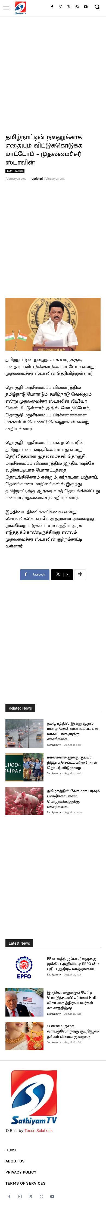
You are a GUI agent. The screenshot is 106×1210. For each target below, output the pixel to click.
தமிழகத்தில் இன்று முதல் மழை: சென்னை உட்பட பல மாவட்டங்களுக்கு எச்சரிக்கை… (72, 731)
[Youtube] (85, 7)
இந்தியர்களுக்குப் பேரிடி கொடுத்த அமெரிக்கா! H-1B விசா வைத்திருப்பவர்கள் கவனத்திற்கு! (71, 1000)
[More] (80, 574)
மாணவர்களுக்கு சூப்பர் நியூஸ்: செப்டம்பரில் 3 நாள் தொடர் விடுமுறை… (72, 762)
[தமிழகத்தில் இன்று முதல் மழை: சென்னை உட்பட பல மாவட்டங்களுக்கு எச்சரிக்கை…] (24, 733)
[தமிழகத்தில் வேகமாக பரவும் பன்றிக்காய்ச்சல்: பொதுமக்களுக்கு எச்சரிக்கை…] (24, 801)
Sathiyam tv (54, 745)
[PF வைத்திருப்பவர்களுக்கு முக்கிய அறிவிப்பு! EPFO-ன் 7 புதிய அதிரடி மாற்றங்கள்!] (24, 968)
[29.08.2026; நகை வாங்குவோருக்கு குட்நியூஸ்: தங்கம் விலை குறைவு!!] (24, 1036)
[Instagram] (60, 7)
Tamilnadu (15, 171)
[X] (69, 7)
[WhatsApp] (77, 7)
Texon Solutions (38, 1130)
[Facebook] (52, 7)
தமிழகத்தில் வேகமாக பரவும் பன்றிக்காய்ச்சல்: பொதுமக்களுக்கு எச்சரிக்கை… (73, 799)
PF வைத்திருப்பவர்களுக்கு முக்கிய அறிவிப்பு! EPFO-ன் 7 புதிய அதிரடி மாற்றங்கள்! (73, 963)
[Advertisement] (53, 72)
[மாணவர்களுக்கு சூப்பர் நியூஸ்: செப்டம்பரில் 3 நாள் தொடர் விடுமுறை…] (24, 767)
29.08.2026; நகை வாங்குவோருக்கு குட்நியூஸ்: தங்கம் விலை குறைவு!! (73, 1031)
